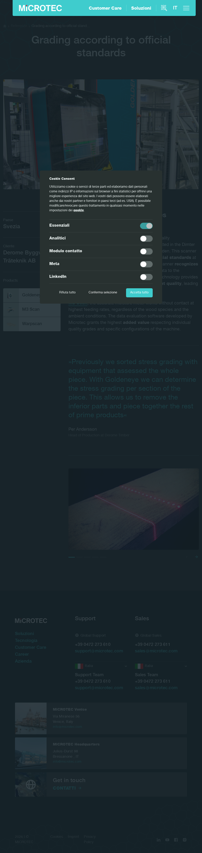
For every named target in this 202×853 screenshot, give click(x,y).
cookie (78, 210)
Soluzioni (141, 8)
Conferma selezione (103, 292)
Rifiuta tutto (67, 292)
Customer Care (105, 8)
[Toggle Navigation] (186, 8)
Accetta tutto (139, 292)
